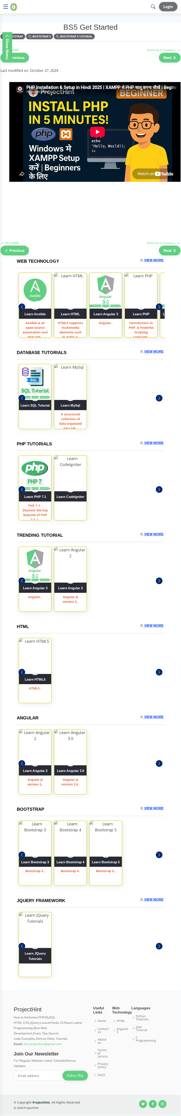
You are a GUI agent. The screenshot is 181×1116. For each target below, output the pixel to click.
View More (153, 260)
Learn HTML (70, 314)
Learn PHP (141, 314)
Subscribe (75, 1075)
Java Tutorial (141, 1028)
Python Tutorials (142, 1018)
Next (168, 57)
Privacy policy (103, 1065)
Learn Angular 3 (106, 314)
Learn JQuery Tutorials (35, 956)
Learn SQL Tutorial (35, 405)
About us (102, 1041)
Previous (16, 57)
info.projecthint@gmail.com (43, 1044)
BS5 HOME (9, 243)
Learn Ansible (35, 314)
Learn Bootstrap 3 (35, 862)
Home (102, 1020)
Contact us (103, 1030)
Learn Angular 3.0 (70, 771)
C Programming (146, 1039)
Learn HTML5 (35, 679)
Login (168, 6)
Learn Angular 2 (70, 588)
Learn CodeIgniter (70, 497)
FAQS (101, 1075)
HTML (121, 1020)
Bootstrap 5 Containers (164, 50)
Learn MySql (70, 405)
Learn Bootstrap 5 (106, 862)
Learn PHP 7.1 (35, 497)
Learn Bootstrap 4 (70, 862)
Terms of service (103, 1053)
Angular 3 (122, 1030)
